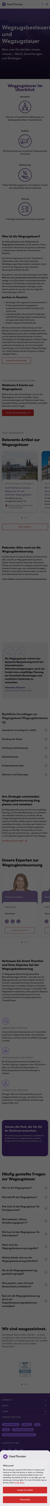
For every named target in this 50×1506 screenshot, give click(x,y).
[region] (25, 1478)
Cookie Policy (19, 1482)
